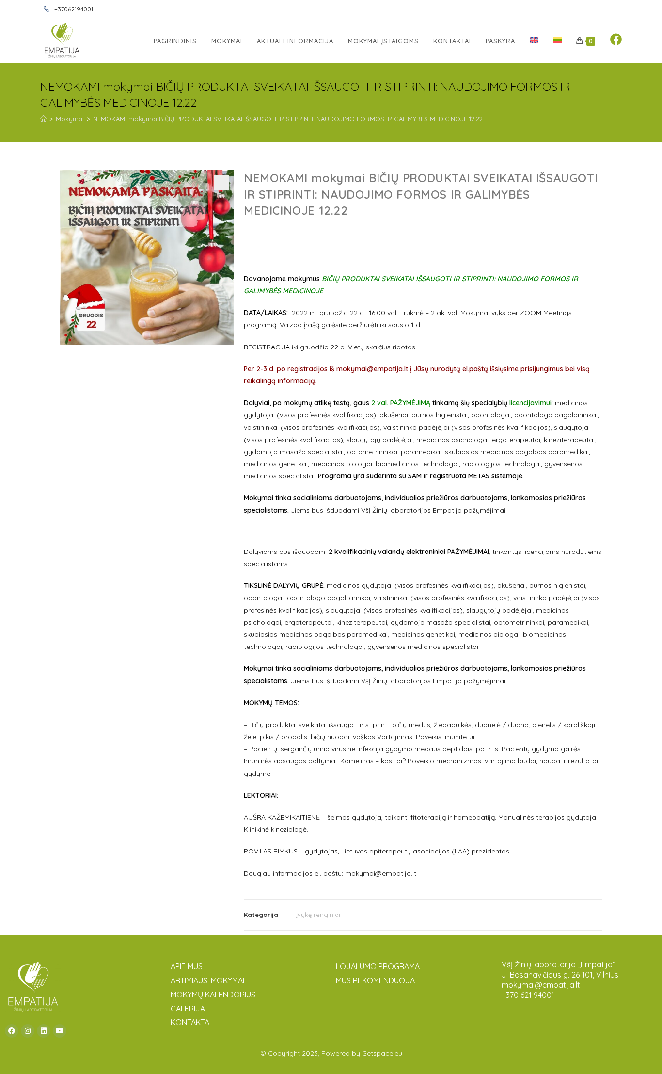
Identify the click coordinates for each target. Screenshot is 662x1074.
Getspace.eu (382, 1053)
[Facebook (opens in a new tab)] (616, 39)
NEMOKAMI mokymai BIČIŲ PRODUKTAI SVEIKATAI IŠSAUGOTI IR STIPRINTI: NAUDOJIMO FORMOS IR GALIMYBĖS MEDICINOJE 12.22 (288, 119)
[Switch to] (534, 41)
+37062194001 (73, 9)
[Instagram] (27, 1031)
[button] (221, 182)
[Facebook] (11, 1031)
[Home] (43, 119)
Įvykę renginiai (318, 914)
